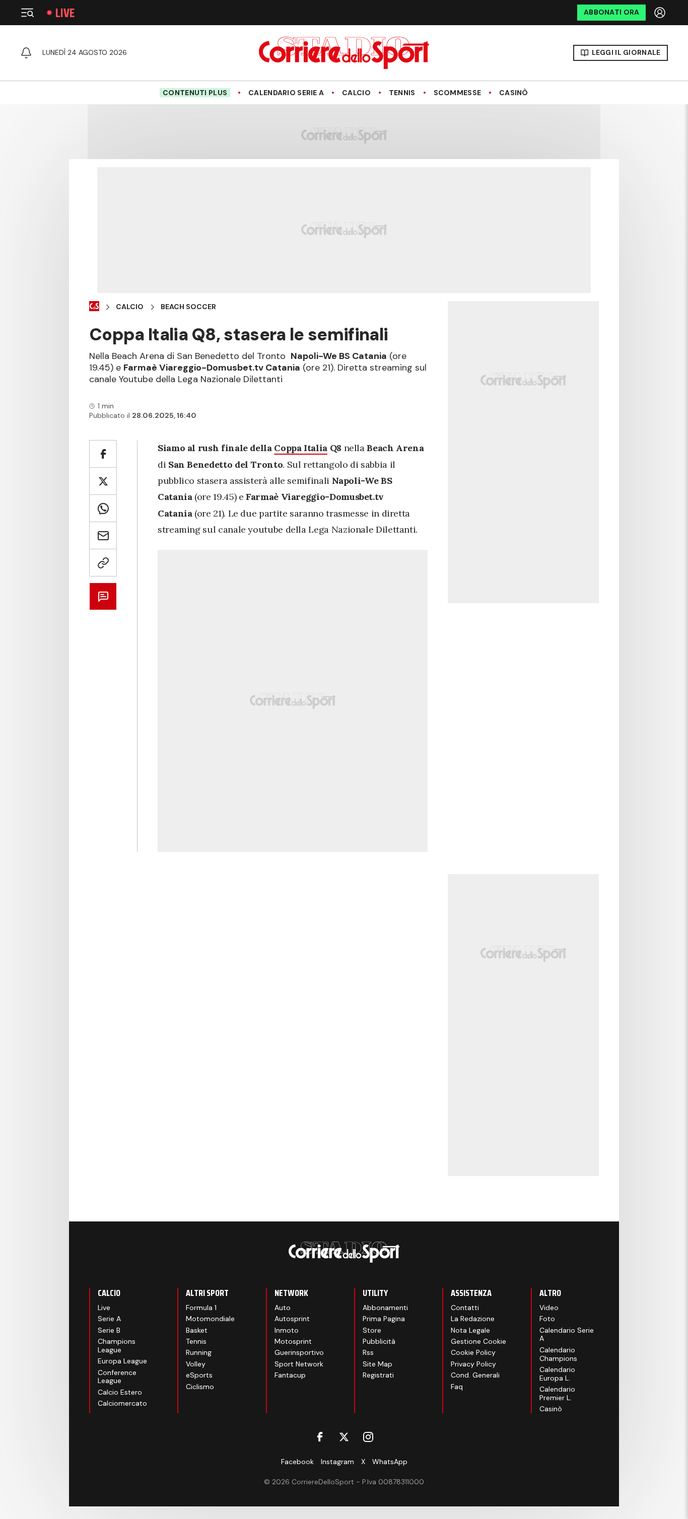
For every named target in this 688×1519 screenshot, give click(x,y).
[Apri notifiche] (26, 53)
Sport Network (298, 1363)
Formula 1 (201, 1307)
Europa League (122, 1360)
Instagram (337, 1461)
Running (199, 1352)
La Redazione (473, 1318)
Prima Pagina (384, 1318)
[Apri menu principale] (27, 13)
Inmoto (286, 1330)
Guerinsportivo (299, 1352)
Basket (197, 1330)
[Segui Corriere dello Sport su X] (344, 1437)
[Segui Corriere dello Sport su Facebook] (320, 1437)
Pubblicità (379, 1341)
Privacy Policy (473, 1363)
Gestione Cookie (478, 1341)
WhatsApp (389, 1461)
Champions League (116, 1345)
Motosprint (293, 1341)
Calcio (356, 93)
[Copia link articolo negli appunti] (103, 562)
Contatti (465, 1307)
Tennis (402, 93)
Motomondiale (210, 1318)
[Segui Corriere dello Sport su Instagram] (368, 1437)
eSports (199, 1375)
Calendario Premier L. (557, 1393)
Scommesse (457, 93)
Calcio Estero (120, 1392)
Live (65, 13)
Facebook (297, 1461)
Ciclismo (200, 1386)
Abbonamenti (385, 1307)
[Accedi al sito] (661, 13)
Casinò (513, 93)
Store (372, 1330)
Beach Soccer (188, 307)
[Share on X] (103, 481)
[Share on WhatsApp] (103, 508)
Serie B (109, 1330)
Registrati (378, 1375)
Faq (457, 1386)
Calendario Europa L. (557, 1374)
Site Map (377, 1363)
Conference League (117, 1377)
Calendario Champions (558, 1354)
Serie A (109, 1318)
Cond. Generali (475, 1375)
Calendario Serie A (286, 93)
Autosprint (292, 1318)
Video (549, 1307)
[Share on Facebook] (103, 454)
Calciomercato (122, 1403)
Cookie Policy (473, 1352)
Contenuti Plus (195, 92)
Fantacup (290, 1375)
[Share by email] (103, 535)
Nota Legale (470, 1330)
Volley (195, 1363)
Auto (282, 1307)
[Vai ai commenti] (103, 596)
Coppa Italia (300, 448)
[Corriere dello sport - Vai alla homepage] (344, 53)
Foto (547, 1318)
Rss (368, 1352)
